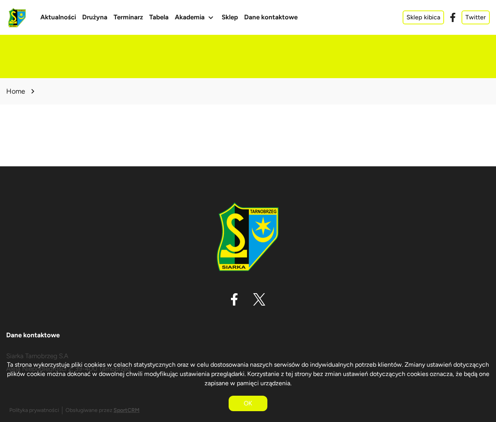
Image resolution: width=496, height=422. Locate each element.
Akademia (195, 17)
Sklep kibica (423, 17)
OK (248, 403)
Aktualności (58, 17)
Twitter (475, 17)
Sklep (230, 17)
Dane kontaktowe (271, 17)
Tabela (159, 17)
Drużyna (94, 17)
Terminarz (128, 17)
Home (15, 91)
